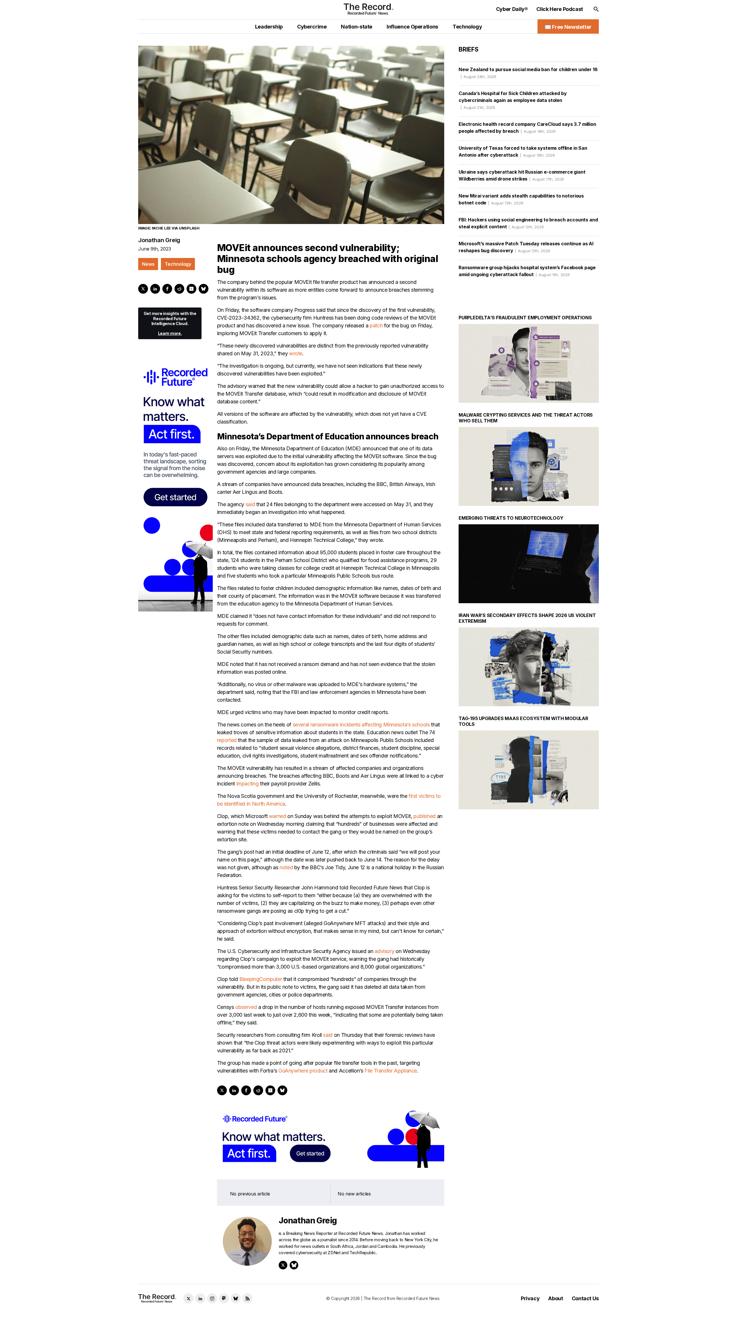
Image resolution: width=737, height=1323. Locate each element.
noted (286, 867)
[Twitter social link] (188, 1298)
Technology (178, 264)
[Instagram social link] (212, 1298)
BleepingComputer (260, 979)
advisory (384, 951)
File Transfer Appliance (390, 1071)
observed (246, 1007)
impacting (247, 784)
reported (227, 740)
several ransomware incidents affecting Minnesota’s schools (361, 725)
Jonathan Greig (159, 240)
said (250, 504)
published (424, 816)
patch (376, 325)
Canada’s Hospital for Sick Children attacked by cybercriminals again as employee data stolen (513, 100)
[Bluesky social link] (236, 1298)
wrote (295, 353)
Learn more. (170, 333)
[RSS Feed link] (247, 1298)
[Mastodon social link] (224, 1298)
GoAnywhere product (303, 1071)
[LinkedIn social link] (200, 1298)
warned (277, 816)
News (148, 264)
